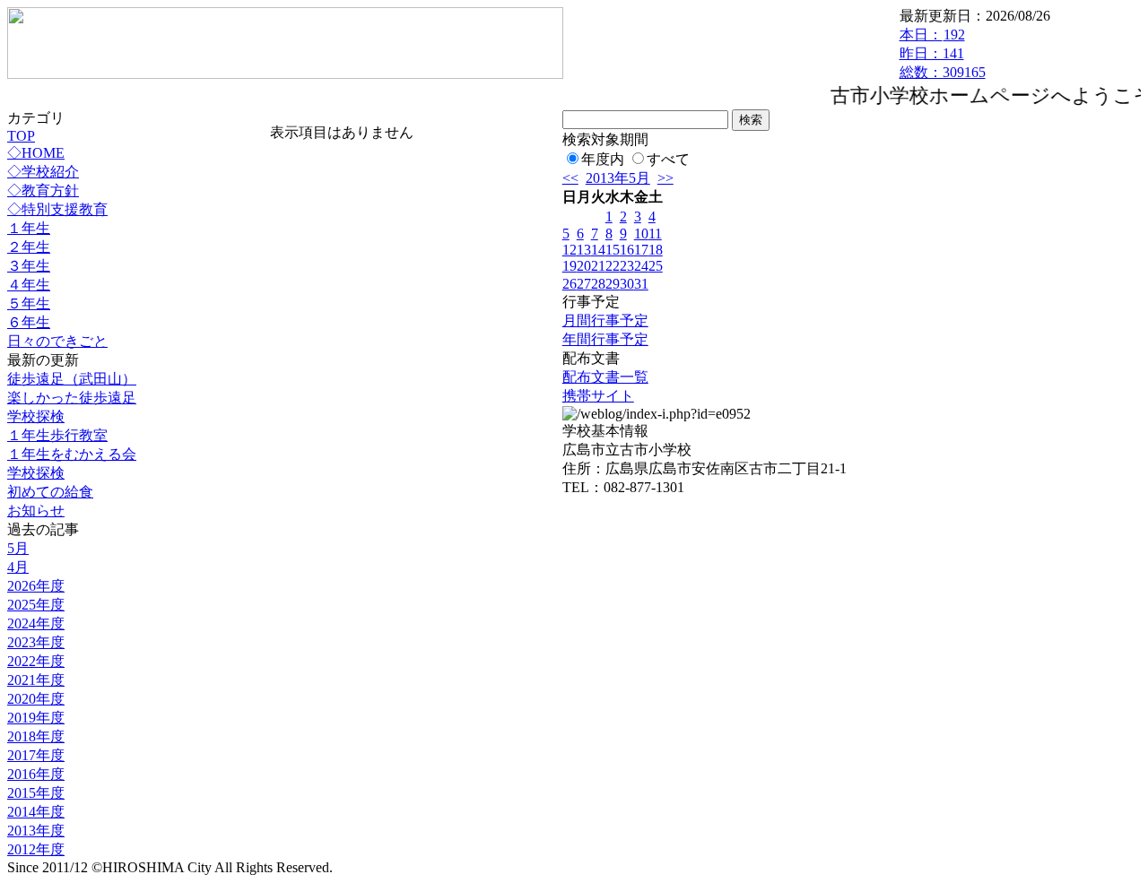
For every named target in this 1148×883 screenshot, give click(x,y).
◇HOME (36, 152)
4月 (18, 567)
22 (612, 265)
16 (627, 249)
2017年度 (36, 755)
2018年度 (36, 736)
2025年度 (36, 604)
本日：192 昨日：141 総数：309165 (943, 53)
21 (598, 265)
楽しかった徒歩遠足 (71, 397)
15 (612, 249)
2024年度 (36, 623)
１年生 (28, 228)
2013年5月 (618, 178)
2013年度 (36, 830)
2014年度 (36, 811)
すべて (668, 159)
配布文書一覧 (605, 377)
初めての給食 (50, 491)
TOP (21, 135)
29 (612, 283)
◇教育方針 (43, 190)
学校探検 (36, 416)
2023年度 (36, 642)
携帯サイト (598, 395)
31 (641, 283)
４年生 (28, 284)
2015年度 (36, 793)
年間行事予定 (605, 339)
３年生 (28, 265)
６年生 (28, 322)
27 (584, 283)
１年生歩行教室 (57, 435)
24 (641, 265)
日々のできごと (57, 341)
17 (641, 249)
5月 (18, 548)
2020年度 (36, 698)
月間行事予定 (605, 320)
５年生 (28, 303)
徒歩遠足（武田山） (71, 378)
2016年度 (36, 774)
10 (641, 233)
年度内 (602, 159)
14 (598, 249)
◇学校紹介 (43, 171)
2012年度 (36, 849)
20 (584, 265)
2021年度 (36, 680)
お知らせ (36, 510)
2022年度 (36, 661)
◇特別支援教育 (57, 209)
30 (627, 283)
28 (598, 283)
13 (584, 249)
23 (627, 265)
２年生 (28, 247)
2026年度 (36, 585)
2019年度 (36, 717)
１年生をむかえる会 (71, 454)
